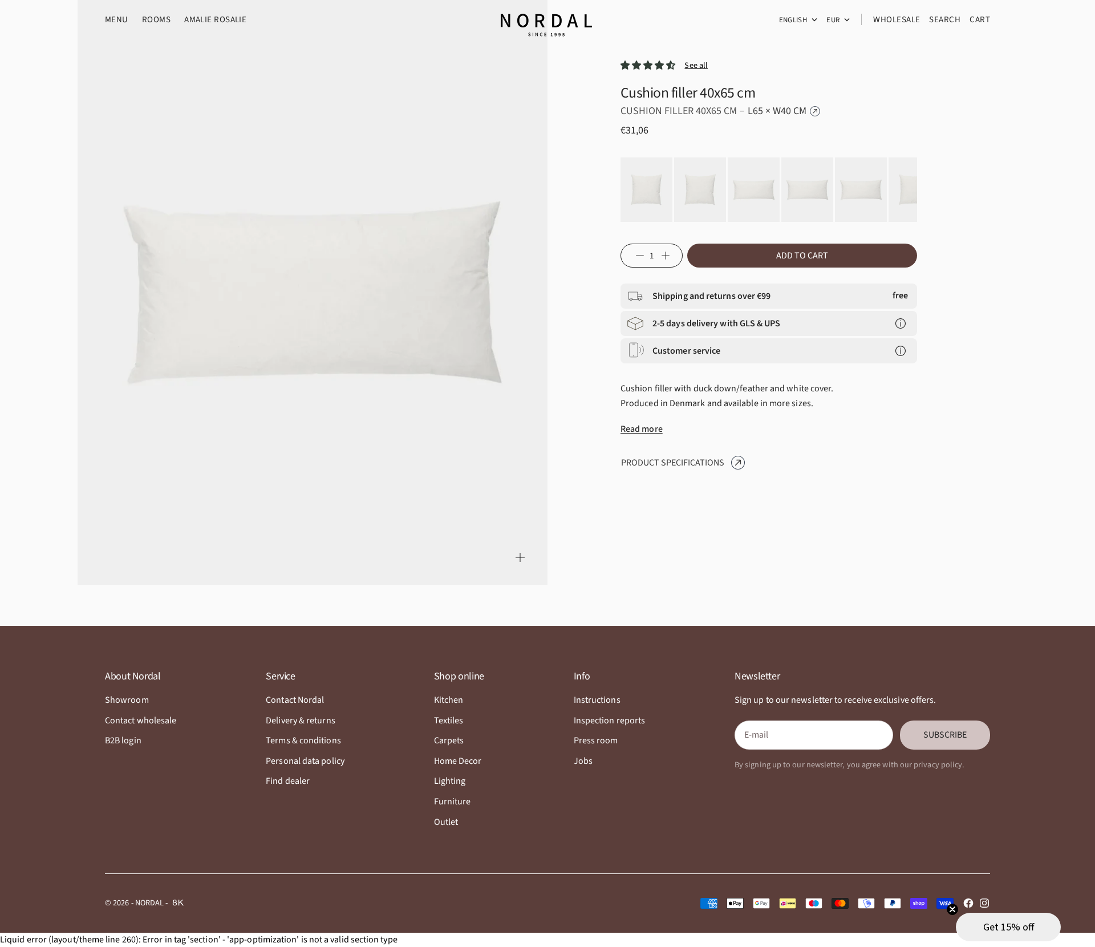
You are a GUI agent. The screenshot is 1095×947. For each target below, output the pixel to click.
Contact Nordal (295, 700)
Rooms (156, 20)
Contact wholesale (140, 720)
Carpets (449, 740)
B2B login (123, 740)
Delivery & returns (300, 720)
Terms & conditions (303, 740)
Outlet (446, 822)
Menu (116, 20)
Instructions (597, 700)
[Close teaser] (952, 909)
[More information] (900, 323)
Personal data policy (305, 761)
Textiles (449, 720)
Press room (596, 740)
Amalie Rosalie (215, 20)
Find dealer (288, 781)
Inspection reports (609, 720)
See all (696, 65)
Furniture (452, 801)
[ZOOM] (520, 557)
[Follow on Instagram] (984, 903)
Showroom (127, 700)
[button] (1008, 927)
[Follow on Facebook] (968, 903)
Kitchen (449, 700)
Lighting (450, 781)
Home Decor (458, 761)
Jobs (583, 761)
